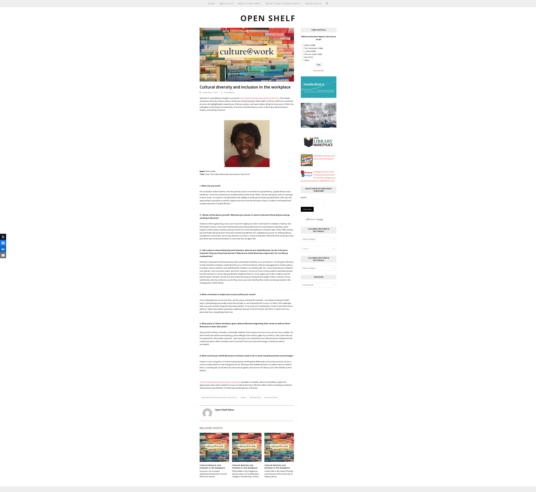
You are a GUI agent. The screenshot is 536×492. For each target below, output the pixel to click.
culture (243, 397)
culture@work (229, 92)
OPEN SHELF (268, 18)
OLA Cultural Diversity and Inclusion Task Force (259, 98)
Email (304, 197)
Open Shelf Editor (224, 409)
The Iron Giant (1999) (313, 54)
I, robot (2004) (310, 51)
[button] (327, 3)
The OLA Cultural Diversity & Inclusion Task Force (220, 382)
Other (306, 60)
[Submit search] (333, 248)
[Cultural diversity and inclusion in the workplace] (214, 447)
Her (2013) (308, 57)
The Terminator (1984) (313, 48)
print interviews (270, 397)
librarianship (255, 397)
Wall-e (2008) (309, 45)
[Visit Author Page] (207, 413)
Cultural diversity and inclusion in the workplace (212, 466)
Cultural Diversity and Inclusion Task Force (219, 397)
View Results (318, 70)
